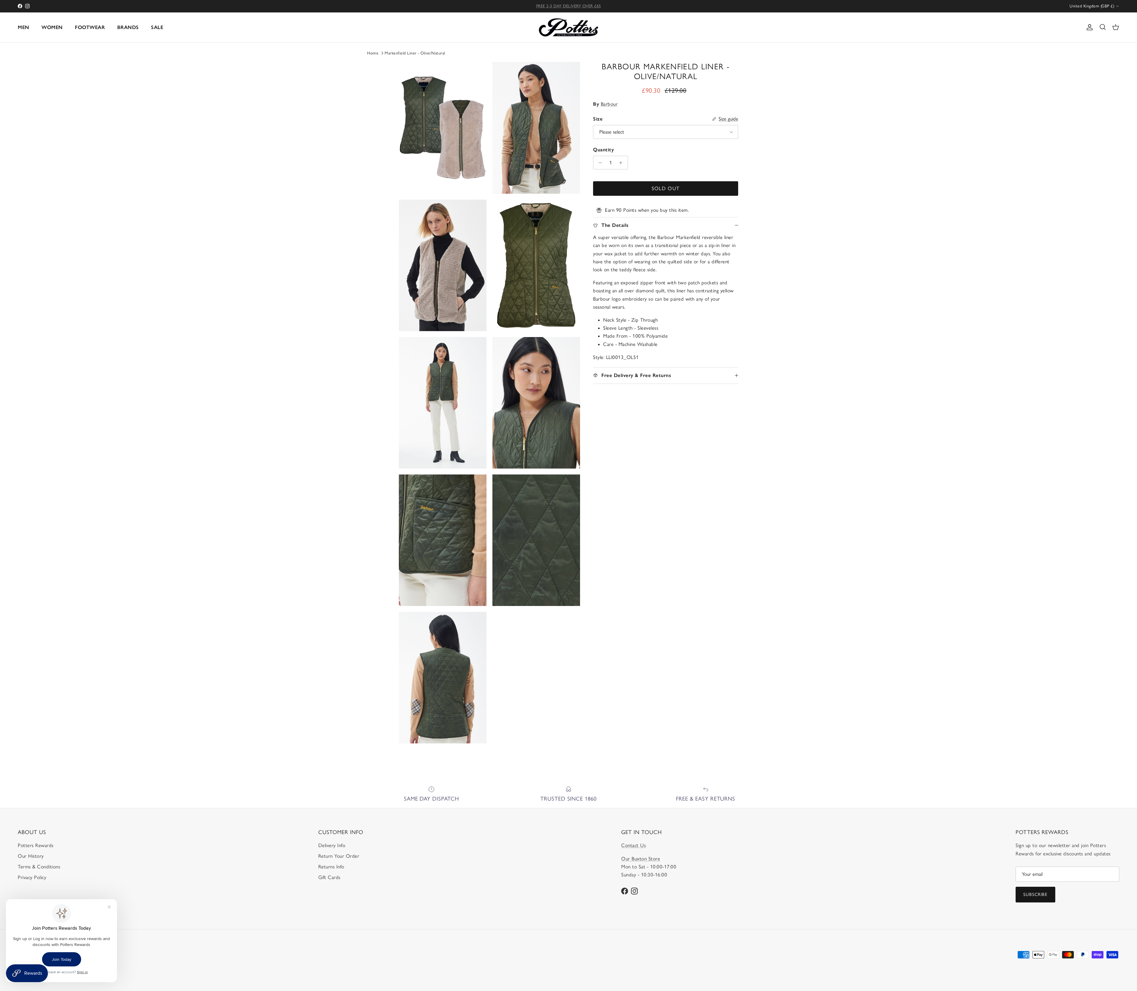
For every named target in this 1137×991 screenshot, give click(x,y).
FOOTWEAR (90, 27)
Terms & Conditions (39, 867)
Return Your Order (338, 856)
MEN (23, 27)
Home (372, 53)
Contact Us (633, 845)
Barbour (609, 104)
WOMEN (52, 27)
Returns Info (331, 867)
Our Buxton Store (640, 859)
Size (598, 119)
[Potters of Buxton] (568, 27)
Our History (31, 856)
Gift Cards (329, 877)
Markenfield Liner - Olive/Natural (415, 53)
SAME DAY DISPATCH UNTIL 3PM (568, 6)
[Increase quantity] (622, 162)
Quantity (603, 150)
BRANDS (128, 27)
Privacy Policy (32, 877)
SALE (157, 27)
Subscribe (1035, 894)
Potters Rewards (36, 845)
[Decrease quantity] (598, 162)
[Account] (1088, 27)
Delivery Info (332, 845)
